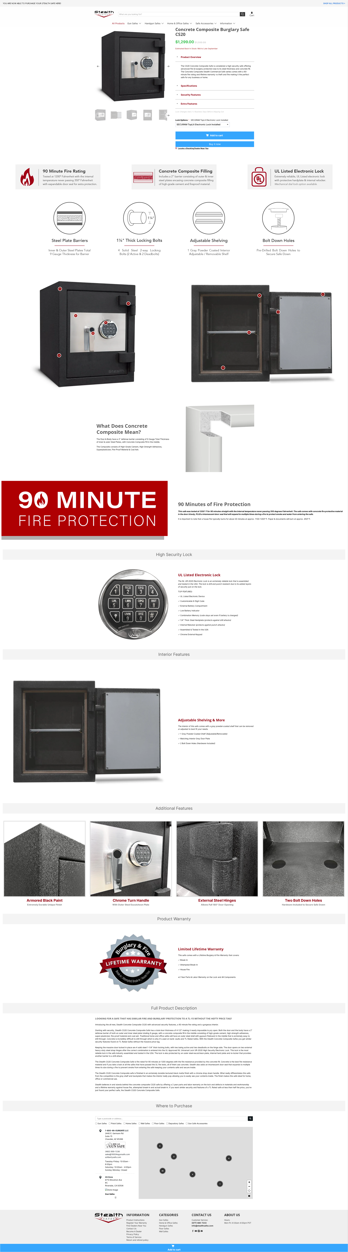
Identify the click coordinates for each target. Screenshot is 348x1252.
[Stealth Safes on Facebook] (193, 1231)
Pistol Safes (116, 1123)
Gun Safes (132, 23)
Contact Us (131, 1228)
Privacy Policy (132, 1234)
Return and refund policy (137, 1240)
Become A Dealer (134, 1231)
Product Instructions (135, 1220)
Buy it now (215, 144)
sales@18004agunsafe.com (117, 1154)
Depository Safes (176, 1123)
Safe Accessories (204, 23)
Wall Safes (145, 1123)
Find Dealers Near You (136, 1226)
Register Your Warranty (136, 1223)
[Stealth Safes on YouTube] (196, 1231)
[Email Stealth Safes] (202, 1231)
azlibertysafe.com (113, 1157)
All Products (118, 23)
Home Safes (131, 1123)
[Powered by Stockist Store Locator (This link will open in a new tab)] (115, 1197)
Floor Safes (159, 1123)
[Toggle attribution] (249, 1196)
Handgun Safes (152, 23)
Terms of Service (133, 1237)
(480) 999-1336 (112, 1151)
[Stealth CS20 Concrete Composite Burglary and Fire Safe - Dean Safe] (133, 66)
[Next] (168, 66)
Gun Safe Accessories (197, 1123)
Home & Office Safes (178, 23)
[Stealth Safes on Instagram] (199, 1231)
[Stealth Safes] (104, 14)
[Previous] (98, 66)
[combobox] (170, 1118)
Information (226, 23)
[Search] (250, 1118)
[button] (160, 1146)
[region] (196, 1163)
